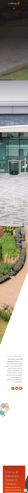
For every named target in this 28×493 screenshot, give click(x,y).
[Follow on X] (12, 388)
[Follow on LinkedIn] (16, 388)
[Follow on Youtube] (20, 388)
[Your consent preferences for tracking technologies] (25, 490)
